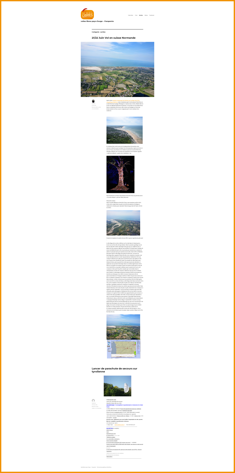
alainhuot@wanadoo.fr (119, 424)
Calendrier (130, 15)
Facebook (151, 15)
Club (136, 15)
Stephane (94, 403)
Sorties (141, 15)
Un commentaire (95, 108)
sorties (99, 107)
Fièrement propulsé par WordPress (104, 467)
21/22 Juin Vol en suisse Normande (113, 37)
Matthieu (93, 103)
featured (93, 107)
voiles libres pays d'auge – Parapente (97, 21)
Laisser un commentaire (96, 408)
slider (97, 107)
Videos (146, 15)
